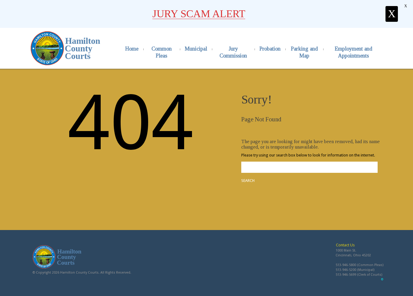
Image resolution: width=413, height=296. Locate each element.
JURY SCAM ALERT (198, 14)
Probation (270, 49)
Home (131, 49)
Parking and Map (304, 52)
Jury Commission (233, 52)
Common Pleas (161, 52)
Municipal (196, 49)
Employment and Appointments (353, 52)
